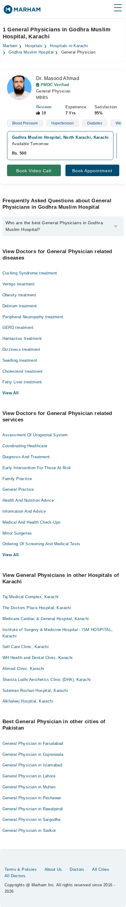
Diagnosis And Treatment (26, 457)
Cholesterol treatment (22, 371)
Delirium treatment (19, 306)
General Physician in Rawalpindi (32, 809)
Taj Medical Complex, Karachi (30, 597)
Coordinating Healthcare (24, 446)
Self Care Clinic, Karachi (25, 646)
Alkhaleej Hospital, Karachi (28, 701)
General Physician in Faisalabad (32, 743)
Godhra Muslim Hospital (31, 52)
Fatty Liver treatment (22, 382)
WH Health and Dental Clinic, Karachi (37, 657)
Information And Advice (24, 511)
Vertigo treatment (18, 284)
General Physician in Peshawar (31, 798)
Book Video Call (33, 170)
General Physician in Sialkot (29, 830)
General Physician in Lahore (29, 776)
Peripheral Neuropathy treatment (32, 317)
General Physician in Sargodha (31, 819)
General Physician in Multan (29, 787)
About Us (53, 869)
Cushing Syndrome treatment (29, 273)
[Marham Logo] (22, 11)
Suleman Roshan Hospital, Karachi (35, 690)
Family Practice (17, 478)
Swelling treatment (19, 360)
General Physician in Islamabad (32, 765)
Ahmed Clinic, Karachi (23, 668)
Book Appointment (92, 170)
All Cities (100, 869)
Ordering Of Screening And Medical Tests (41, 544)
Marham (10, 46)
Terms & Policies (21, 869)
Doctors (77, 869)
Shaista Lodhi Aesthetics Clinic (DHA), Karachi (46, 679)
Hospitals (34, 46)
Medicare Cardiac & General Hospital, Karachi (45, 618)
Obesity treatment (19, 295)
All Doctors (15, 876)
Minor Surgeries (17, 533)
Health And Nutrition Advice (28, 500)
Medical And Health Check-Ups (31, 522)
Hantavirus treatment (22, 338)
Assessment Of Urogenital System (35, 435)
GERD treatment (17, 327)
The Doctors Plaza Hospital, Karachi (36, 607)
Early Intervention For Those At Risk (36, 468)
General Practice (18, 489)
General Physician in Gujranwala (33, 754)
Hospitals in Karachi (69, 46)
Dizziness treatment (21, 349)
